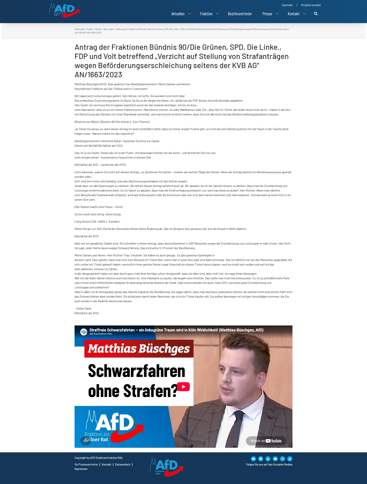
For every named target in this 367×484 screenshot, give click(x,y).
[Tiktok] (289, 458)
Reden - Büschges (104, 29)
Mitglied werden (311, 5)
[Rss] (268, 458)
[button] (180, 13)
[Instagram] (282, 458)
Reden (90, 29)
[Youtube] (253, 458)
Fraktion (206, 13)
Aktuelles (178, 13)
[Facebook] (260, 458)
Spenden (287, 5)
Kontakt (294, 13)
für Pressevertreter (86, 464)
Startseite (80, 29)
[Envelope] (275, 458)
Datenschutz (123, 464)
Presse (267, 13)
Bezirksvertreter (240, 13)
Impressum (81, 468)
